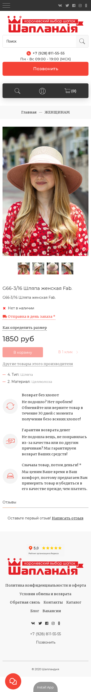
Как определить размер (25, 327)
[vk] (60, 5)
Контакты (53, 602)
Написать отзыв (67, 518)
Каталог (73, 602)
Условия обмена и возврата (45, 594)
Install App (45, 687)
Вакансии (51, 611)
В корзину (22, 352)
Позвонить (45, 68)
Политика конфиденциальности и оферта (45, 585)
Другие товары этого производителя (38, 364)
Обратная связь (25, 602)
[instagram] (80, 5)
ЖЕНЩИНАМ (57, 112)
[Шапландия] (45, 24)
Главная (29, 112)
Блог (34, 611)
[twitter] (67, 5)
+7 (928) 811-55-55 (45, 634)
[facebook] (73, 5)
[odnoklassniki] (86, 5)
